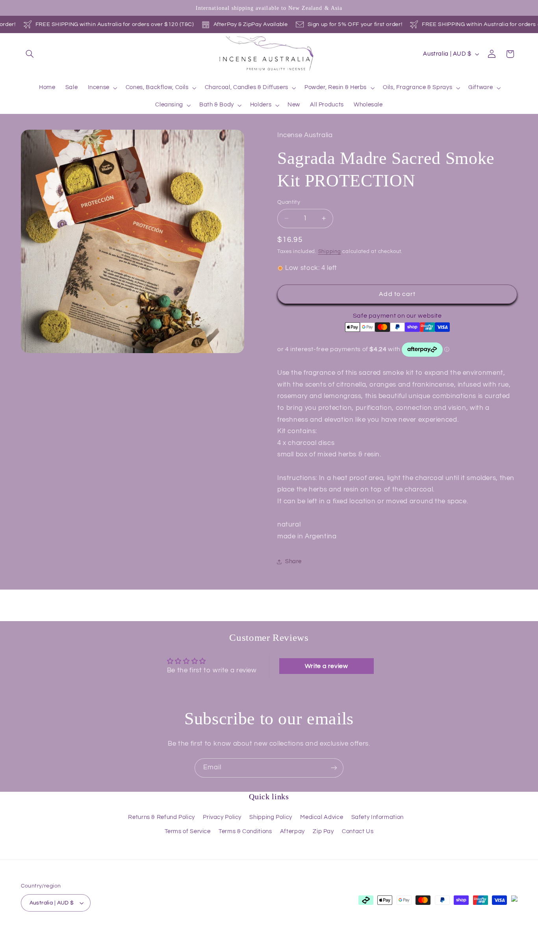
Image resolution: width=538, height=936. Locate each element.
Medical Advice (321, 817)
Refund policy (109, 932)
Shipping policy (240, 932)
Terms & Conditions (245, 831)
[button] (30, 54)
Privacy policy (150, 932)
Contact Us (357, 831)
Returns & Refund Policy (161, 817)
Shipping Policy (270, 817)
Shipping (329, 251)
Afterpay (292, 831)
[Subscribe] (334, 768)
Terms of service (195, 932)
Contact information (291, 932)
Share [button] (293, 561)
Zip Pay (323, 831)
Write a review (326, 666)
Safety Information (377, 817)
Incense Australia (62, 931)
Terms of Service (188, 831)
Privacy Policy (222, 817)
